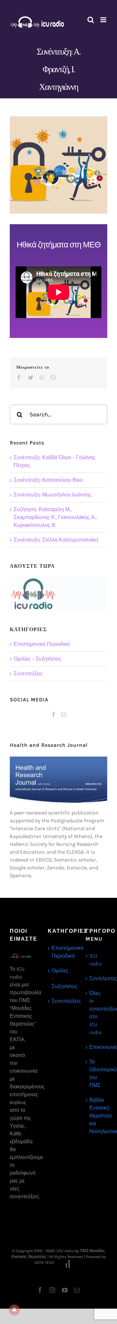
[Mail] (63, 714)
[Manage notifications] (14, 1309)
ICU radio (95, 960)
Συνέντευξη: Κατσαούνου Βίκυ (48, 480)
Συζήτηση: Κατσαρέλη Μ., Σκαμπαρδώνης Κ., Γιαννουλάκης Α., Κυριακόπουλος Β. (55, 517)
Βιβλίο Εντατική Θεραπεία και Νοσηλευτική (96, 1115)
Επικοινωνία (96, 1047)
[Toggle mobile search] (90, 19)
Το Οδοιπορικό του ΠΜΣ (96, 1073)
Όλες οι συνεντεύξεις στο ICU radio (96, 1012)
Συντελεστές (96, 978)
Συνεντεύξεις (28, 673)
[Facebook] (53, 714)
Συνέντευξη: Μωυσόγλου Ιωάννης (52, 495)
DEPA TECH (44, 1262)
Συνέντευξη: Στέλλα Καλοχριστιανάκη (56, 540)
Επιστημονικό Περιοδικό (42, 644)
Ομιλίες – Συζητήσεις (37, 659)
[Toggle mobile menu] (103, 19)
